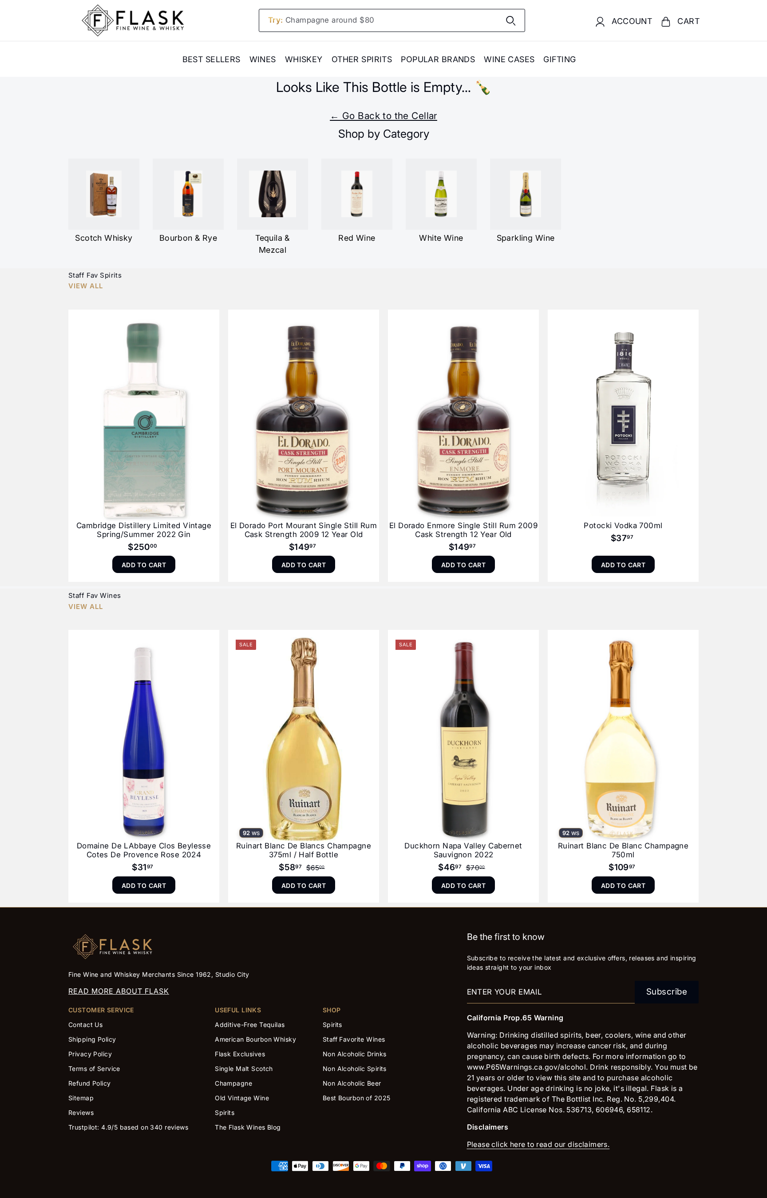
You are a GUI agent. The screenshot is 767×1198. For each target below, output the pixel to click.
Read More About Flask (118, 991)
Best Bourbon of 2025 (357, 1098)
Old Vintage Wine (242, 1098)
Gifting (559, 59)
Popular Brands (438, 59)
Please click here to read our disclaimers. (538, 1144)
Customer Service (101, 1010)
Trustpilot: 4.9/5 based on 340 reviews (128, 1127)
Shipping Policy (92, 1039)
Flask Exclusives (240, 1054)
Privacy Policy (90, 1054)
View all (85, 286)
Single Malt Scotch (245, 1068)
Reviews (81, 1112)
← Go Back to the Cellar (383, 115)
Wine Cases (509, 59)
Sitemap (81, 1098)
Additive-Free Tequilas (250, 1024)
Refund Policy (89, 1083)
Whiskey (304, 59)
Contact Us (85, 1024)
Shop (332, 1010)
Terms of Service (94, 1068)
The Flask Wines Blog (248, 1127)
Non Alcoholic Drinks (355, 1054)
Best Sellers (211, 59)
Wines (262, 59)
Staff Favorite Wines (354, 1039)
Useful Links (238, 1010)
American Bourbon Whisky (255, 1039)
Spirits (224, 1112)
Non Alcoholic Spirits (355, 1068)
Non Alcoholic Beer (352, 1083)
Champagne (233, 1083)
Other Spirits (362, 59)
